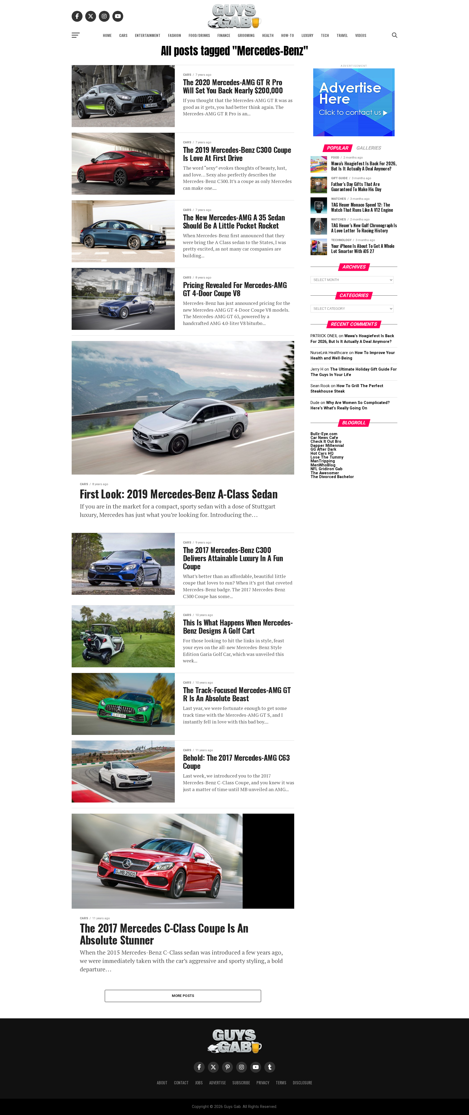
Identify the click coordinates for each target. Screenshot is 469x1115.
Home (107, 35)
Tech (325, 35)
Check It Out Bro (325, 441)
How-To (287, 35)
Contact (181, 1082)
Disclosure (302, 1082)
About (162, 1082)
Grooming (246, 35)
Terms (281, 1082)
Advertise (217, 1082)
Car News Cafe (324, 437)
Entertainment (147, 35)
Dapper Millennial (327, 445)
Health (268, 35)
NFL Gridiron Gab (326, 469)
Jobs (199, 1082)
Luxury (307, 35)
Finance (223, 35)
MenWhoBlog (322, 465)
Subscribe (241, 1082)
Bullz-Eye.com (323, 434)
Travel (342, 35)
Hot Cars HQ (322, 453)
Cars (123, 35)
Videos (360, 35)
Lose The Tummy (326, 457)
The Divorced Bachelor (332, 477)
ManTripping (322, 461)
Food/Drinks (199, 35)
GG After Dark (323, 449)
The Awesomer (324, 473)
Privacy (262, 1082)
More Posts (183, 996)
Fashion (174, 35)
